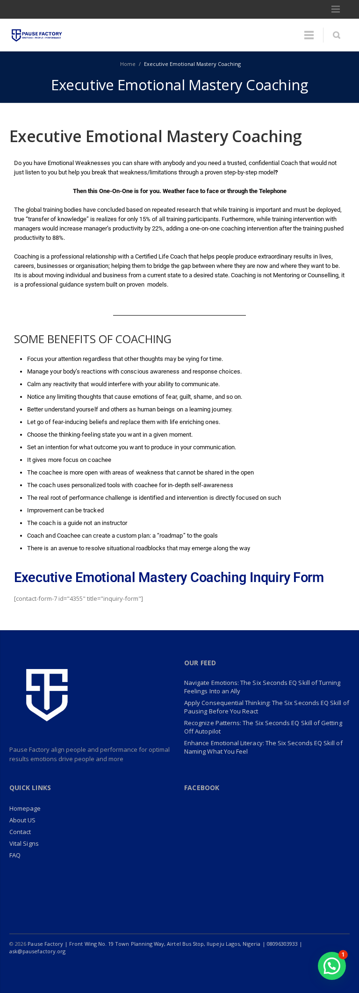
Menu (336, 9)
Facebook (222, 969)
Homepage (25, 808)
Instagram (281, 969)
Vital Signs (24, 843)
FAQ (15, 855)
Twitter (242, 969)
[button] (332, 966)
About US (22, 820)
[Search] (336, 35)
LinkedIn (261, 969)
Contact (20, 832)
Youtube (301, 969)
